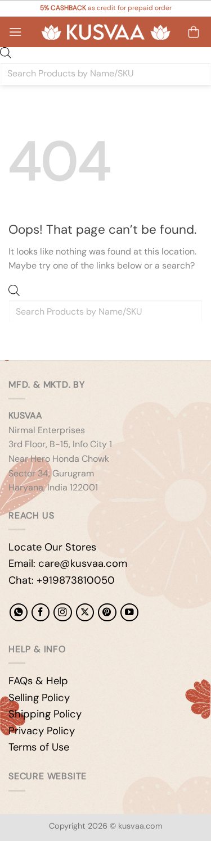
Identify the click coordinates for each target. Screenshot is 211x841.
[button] (15, 31)
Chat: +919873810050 (61, 580)
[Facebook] (41, 612)
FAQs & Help (38, 681)
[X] (85, 612)
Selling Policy (39, 697)
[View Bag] (194, 32)
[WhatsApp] (19, 612)
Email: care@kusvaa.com (67, 563)
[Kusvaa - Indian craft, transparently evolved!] (105, 32)
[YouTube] (129, 612)
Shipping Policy (45, 714)
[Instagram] (62, 612)
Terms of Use (38, 747)
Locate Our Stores (52, 547)
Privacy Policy (41, 731)
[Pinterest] (107, 612)
